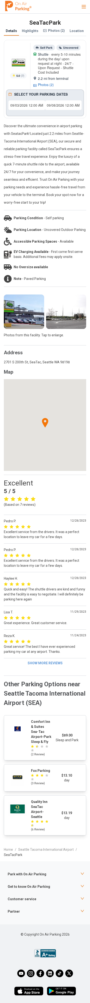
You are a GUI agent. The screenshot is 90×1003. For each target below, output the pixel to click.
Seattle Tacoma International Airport (46, 849)
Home (8, 849)
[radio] (6, 498)
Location (77, 31)
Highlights (30, 31)
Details (11, 31)
